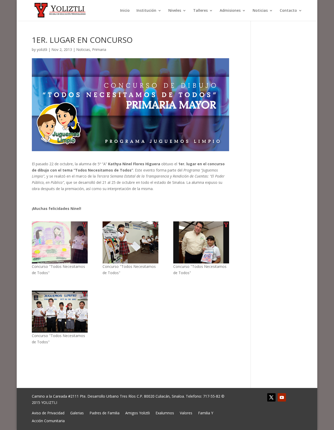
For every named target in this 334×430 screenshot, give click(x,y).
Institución (146, 11)
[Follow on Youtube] (282, 397)
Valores (186, 412)
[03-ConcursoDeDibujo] (201, 242)
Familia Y (205, 412)
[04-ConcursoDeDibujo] (60, 312)
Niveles (174, 11)
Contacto (288, 11)
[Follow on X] (271, 397)
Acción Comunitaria (48, 420)
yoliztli (42, 49)
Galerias (77, 412)
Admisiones (230, 11)
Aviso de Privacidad (48, 412)
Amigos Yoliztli (137, 412)
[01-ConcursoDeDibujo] (60, 242)
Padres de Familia (105, 412)
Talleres (200, 11)
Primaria (99, 49)
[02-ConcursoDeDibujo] (131, 242)
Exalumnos (165, 412)
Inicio (125, 11)
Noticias (260, 11)
